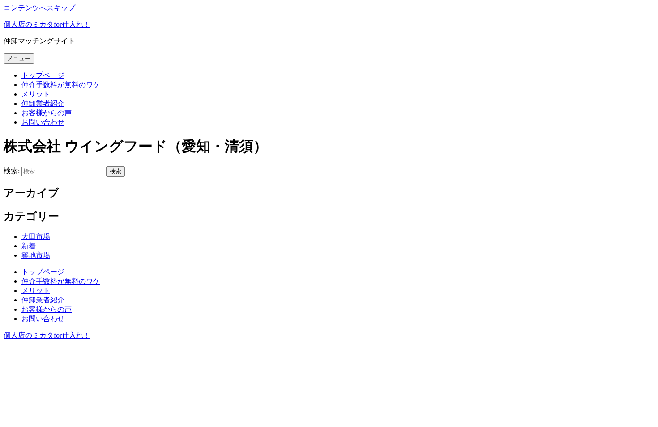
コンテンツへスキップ (39, 8)
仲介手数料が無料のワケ (60, 84)
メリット (35, 94)
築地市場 (35, 255)
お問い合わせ (42, 122)
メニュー (18, 58)
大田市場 (35, 236)
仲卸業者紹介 (42, 103)
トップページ (42, 75)
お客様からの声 (46, 113)
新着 (28, 246)
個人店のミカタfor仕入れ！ (47, 24)
